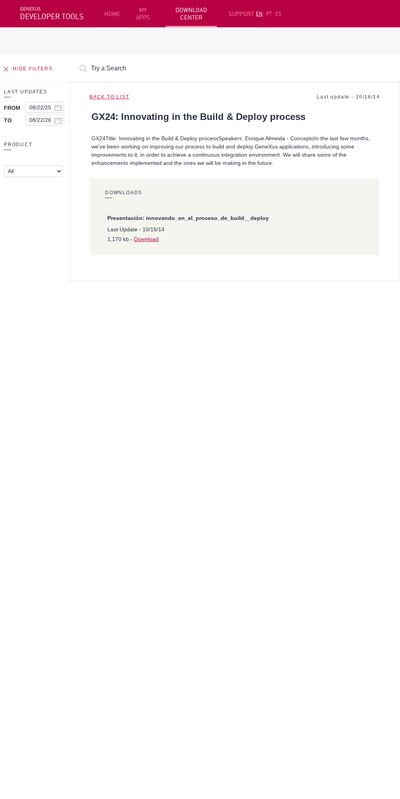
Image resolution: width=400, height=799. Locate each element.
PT (269, 14)
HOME (112, 14)
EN (259, 14)
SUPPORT (241, 14)
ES (278, 14)
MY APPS (143, 13)
